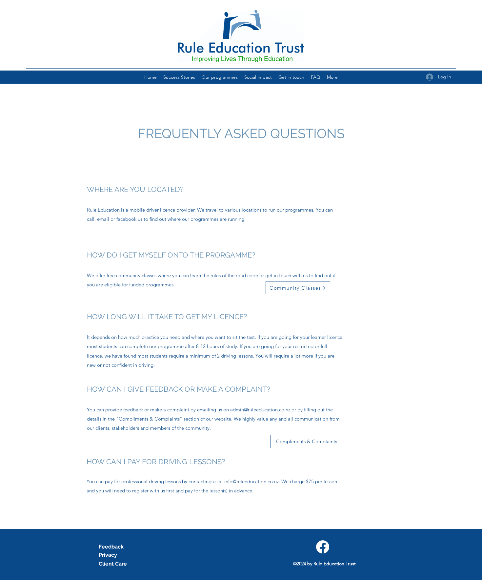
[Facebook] (322, 546)
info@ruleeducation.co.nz (251, 481)
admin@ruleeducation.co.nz (260, 409)
